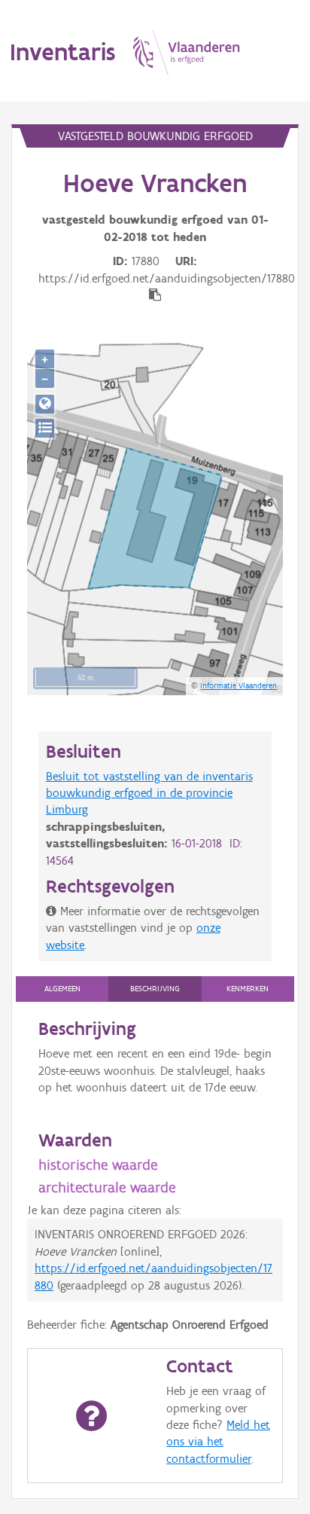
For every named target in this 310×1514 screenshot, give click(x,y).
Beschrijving (155, 989)
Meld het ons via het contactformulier (218, 1442)
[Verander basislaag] (44, 428)
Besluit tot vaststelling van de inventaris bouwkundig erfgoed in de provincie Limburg (149, 793)
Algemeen (62, 989)
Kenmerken (247, 989)
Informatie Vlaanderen (238, 685)
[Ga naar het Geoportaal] (44, 404)
